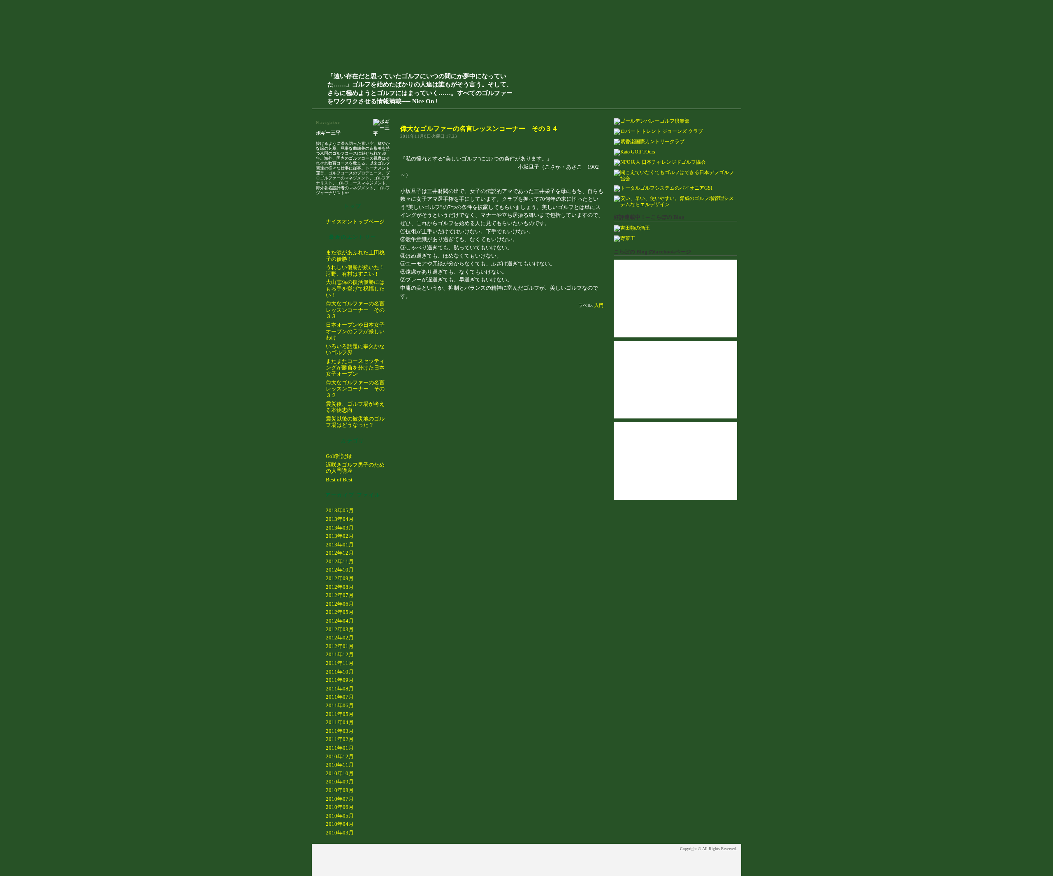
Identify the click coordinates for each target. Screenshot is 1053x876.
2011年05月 (340, 714)
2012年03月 (340, 629)
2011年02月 (340, 739)
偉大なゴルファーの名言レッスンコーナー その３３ (355, 309)
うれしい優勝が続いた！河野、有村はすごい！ (355, 270)
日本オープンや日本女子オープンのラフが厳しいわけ (355, 331)
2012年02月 (340, 637)
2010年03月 (340, 833)
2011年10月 (340, 672)
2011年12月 (340, 654)
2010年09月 (340, 781)
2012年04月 (340, 621)
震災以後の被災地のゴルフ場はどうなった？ (355, 422)
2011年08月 (340, 688)
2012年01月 (340, 646)
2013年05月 (340, 510)
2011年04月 (340, 722)
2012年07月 (340, 595)
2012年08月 (340, 587)
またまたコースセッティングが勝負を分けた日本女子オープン (355, 367)
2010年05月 (340, 816)
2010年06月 (340, 807)
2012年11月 (340, 561)
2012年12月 (340, 553)
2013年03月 (340, 528)
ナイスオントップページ (355, 221)
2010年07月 (340, 799)
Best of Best (339, 479)
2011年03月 (340, 731)
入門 (598, 305)
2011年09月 (340, 680)
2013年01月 (340, 544)
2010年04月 (340, 824)
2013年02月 (340, 536)
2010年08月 (340, 790)
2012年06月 (340, 604)
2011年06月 (340, 705)
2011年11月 (340, 663)
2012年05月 (340, 612)
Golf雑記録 (339, 456)
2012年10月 (340, 570)
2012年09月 (340, 578)
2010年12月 (340, 756)
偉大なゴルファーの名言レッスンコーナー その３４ (479, 128)
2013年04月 (340, 519)
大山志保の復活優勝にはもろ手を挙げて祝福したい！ (355, 288)
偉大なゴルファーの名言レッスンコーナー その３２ (355, 388)
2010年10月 (340, 773)
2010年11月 (340, 765)
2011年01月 (340, 748)
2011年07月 (340, 697)
